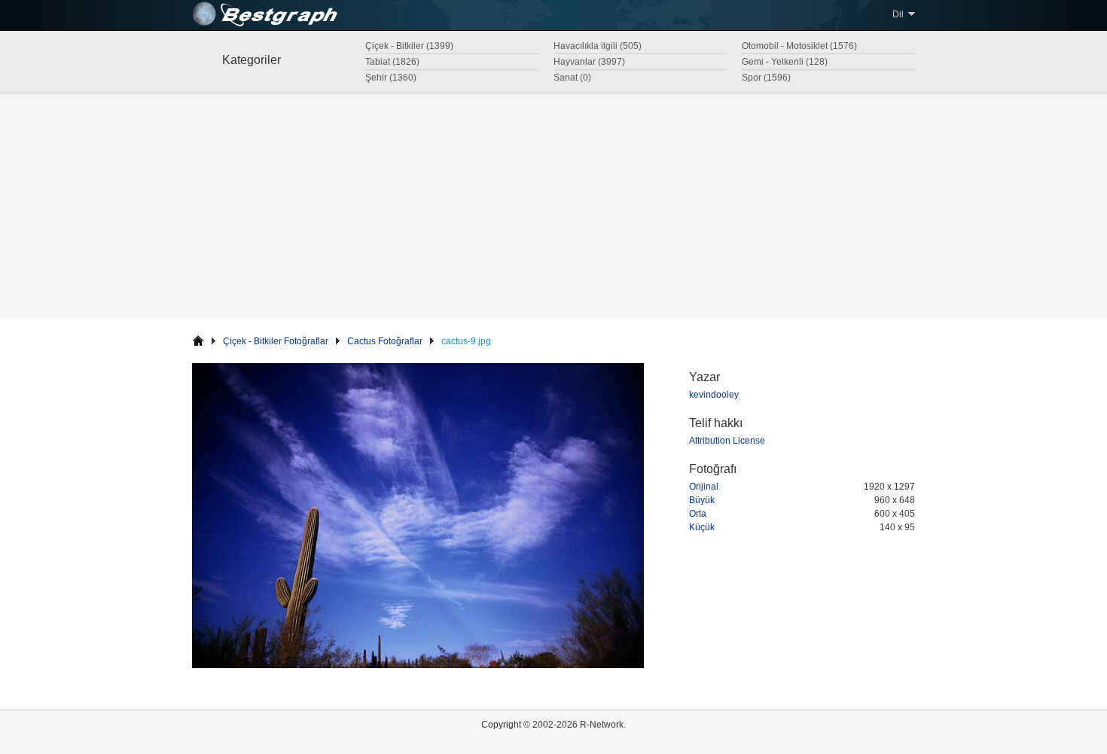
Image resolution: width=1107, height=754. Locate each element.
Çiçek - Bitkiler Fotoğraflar (275, 341)
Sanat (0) (572, 77)
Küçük (702, 527)
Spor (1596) (766, 77)
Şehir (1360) (390, 77)
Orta (697, 513)
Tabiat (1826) (392, 61)
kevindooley (714, 394)
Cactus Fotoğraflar (384, 341)
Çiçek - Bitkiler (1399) (409, 46)
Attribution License (727, 440)
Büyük (702, 500)
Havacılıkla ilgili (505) (598, 46)
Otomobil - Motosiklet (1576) (799, 46)
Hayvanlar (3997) (589, 61)
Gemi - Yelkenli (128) (785, 61)
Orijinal (703, 486)
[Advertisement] (553, 206)
